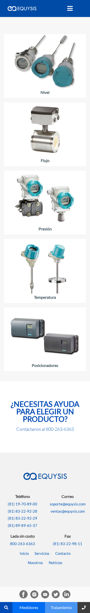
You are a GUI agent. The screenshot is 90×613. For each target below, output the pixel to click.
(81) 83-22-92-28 (22, 511)
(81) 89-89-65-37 (22, 525)
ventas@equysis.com (67, 511)
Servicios (42, 553)
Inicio (24, 553)
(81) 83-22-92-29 (22, 518)
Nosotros (35, 562)
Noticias (55, 562)
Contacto (62, 553)
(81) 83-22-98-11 (67, 543)
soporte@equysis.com (68, 504)
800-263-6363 (60, 429)
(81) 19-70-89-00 (22, 504)
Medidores (29, 607)
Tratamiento (61, 607)
